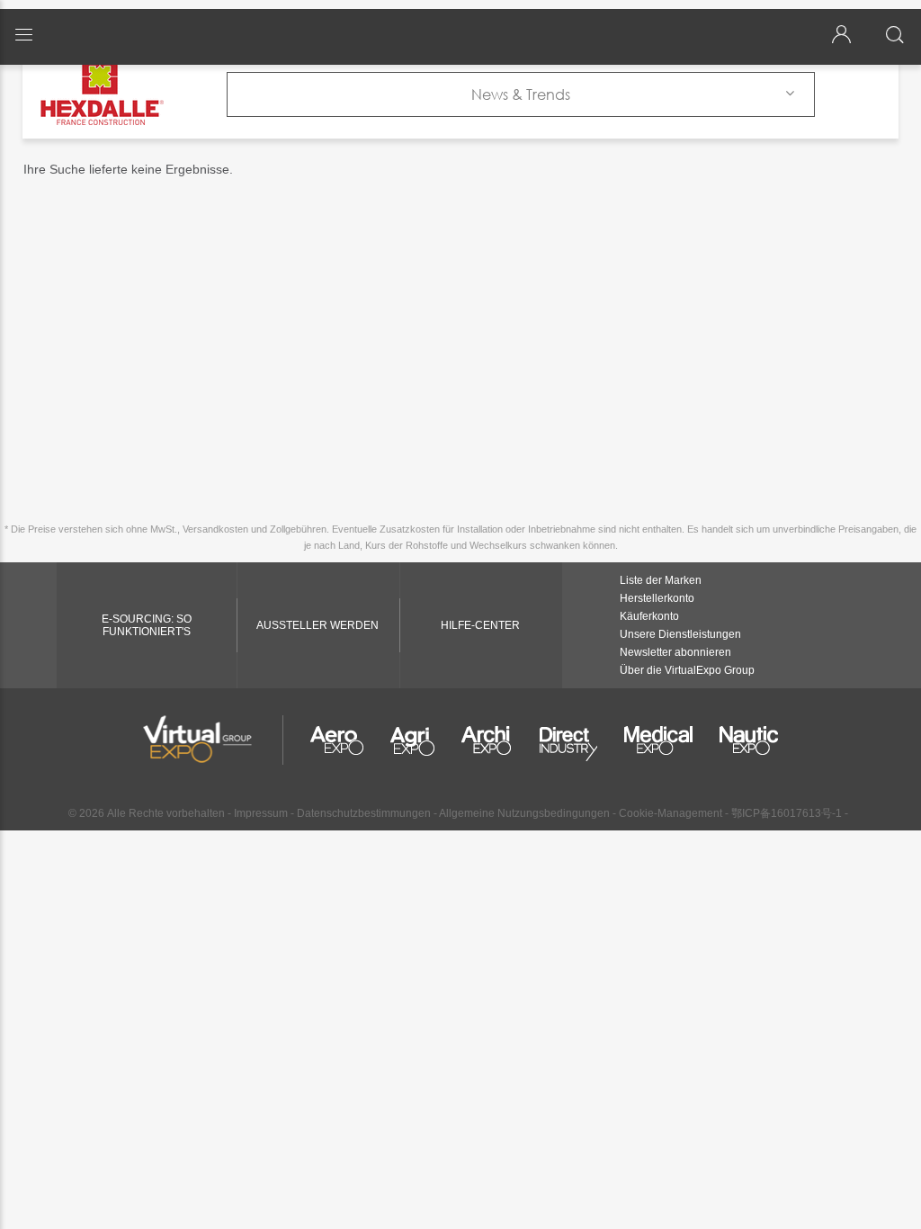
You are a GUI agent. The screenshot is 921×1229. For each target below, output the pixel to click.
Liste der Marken (661, 580)
